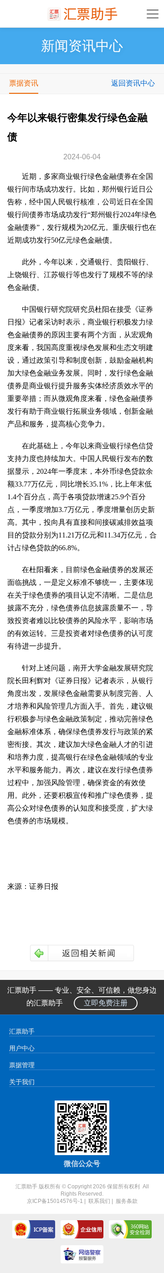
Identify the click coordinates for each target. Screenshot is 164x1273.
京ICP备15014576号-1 (55, 1201)
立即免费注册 (106, 1003)
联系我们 (99, 1201)
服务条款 (127, 1201)
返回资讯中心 (133, 83)
